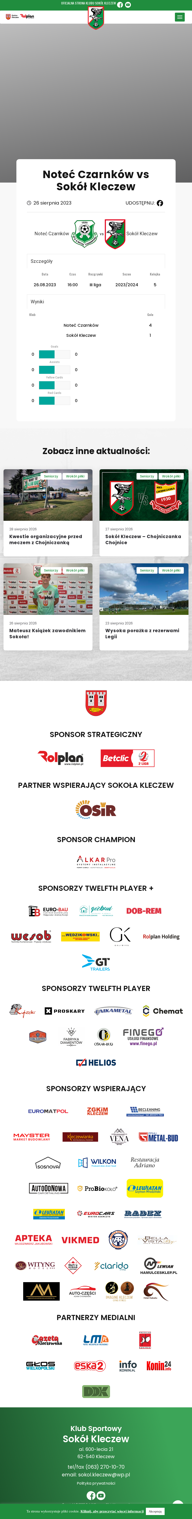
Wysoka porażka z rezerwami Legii (142, 633)
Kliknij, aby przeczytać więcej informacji (112, 1511)
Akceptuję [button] (155, 1511)
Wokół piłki (75, 476)
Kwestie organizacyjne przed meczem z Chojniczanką (45, 539)
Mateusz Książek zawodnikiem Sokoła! (47, 633)
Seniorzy (51, 476)
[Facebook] (158, 203)
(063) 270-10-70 (105, 1467)
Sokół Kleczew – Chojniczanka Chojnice (143, 539)
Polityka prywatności (96, 1483)
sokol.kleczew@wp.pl (104, 1474)
